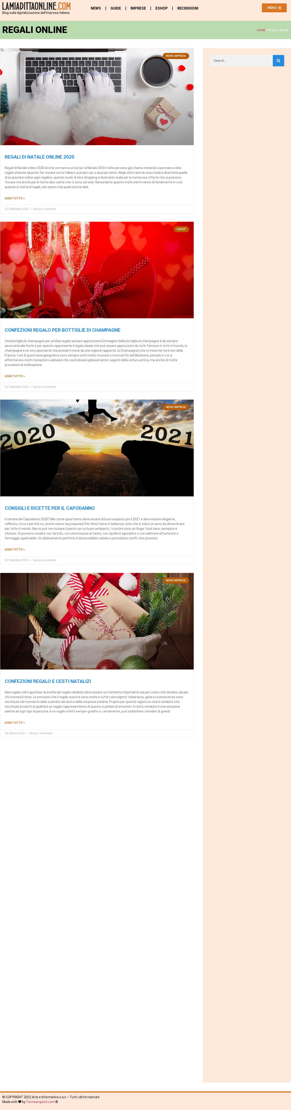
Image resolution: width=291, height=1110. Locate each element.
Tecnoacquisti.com (40, 1102)
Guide (115, 8)
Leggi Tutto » (15, 198)
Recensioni (187, 8)
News (96, 8)
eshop (162, 8)
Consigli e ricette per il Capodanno (50, 508)
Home (261, 30)
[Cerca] (278, 60)
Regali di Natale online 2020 (39, 157)
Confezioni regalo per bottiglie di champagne (62, 330)
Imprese (138, 8)
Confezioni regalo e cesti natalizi (48, 681)
